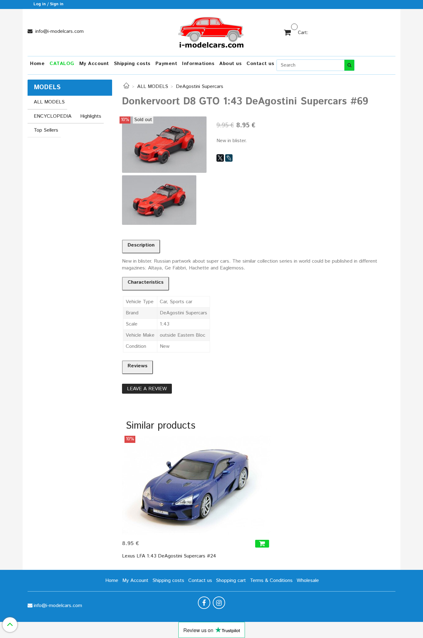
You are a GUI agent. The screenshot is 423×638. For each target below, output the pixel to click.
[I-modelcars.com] (211, 31)
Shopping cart (231, 580)
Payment (166, 63)
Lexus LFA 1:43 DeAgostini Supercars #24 (169, 556)
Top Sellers (46, 130)
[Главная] (126, 86)
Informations (198, 63)
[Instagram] (219, 602)
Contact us (260, 63)
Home (37, 63)
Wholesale (308, 580)
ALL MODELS (152, 86)
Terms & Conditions (271, 580)
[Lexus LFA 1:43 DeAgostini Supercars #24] (196, 485)
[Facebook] (204, 602)
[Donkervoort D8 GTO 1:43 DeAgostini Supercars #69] (164, 144)
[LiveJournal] (229, 158)
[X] (220, 158)
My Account (94, 63)
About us (230, 63)
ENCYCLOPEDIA (53, 116)
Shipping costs (132, 63)
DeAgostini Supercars (199, 86)
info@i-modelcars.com (59, 31)
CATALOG (62, 63)
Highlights (90, 116)
